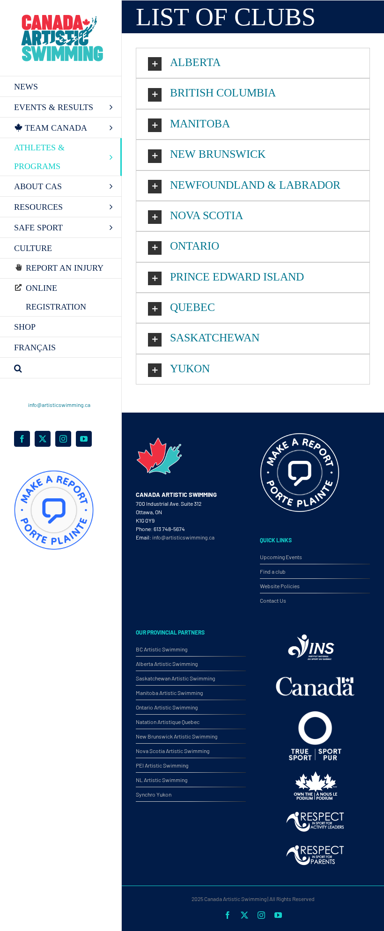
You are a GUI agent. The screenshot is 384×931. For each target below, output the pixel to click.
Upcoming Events (281, 557)
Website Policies (280, 586)
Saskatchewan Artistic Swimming (175, 678)
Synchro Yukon (153, 794)
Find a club (273, 571)
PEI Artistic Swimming (162, 765)
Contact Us (273, 600)
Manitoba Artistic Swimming (169, 692)
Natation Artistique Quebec (167, 721)
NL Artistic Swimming (161, 779)
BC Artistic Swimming (161, 649)
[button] (61, 368)
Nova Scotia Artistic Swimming (172, 750)
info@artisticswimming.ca (59, 404)
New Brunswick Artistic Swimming (176, 736)
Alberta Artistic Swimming (167, 663)
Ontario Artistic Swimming (167, 707)
